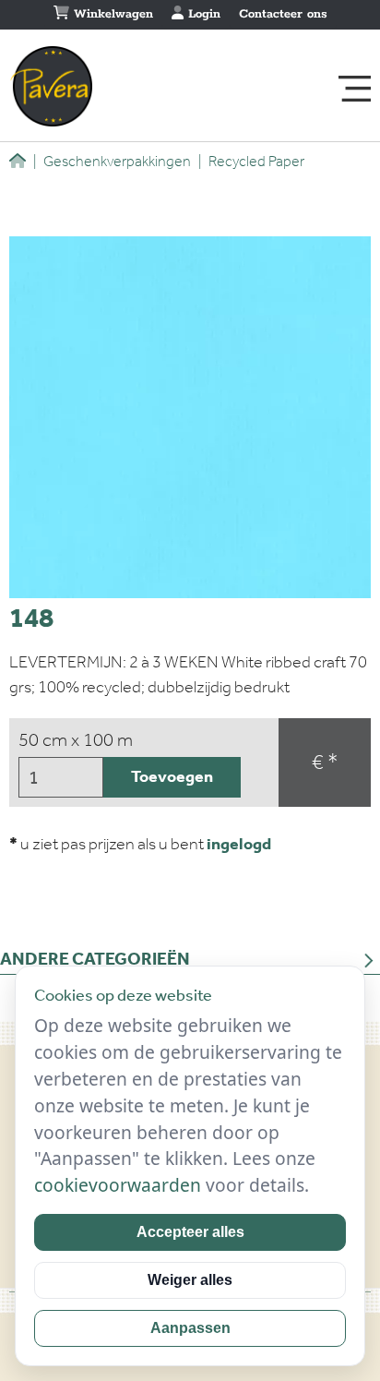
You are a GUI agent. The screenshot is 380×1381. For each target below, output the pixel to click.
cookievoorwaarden (117, 1184)
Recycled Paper (251, 161)
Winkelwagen (111, 14)
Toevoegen (172, 776)
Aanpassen (190, 1328)
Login (202, 14)
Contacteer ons (283, 14)
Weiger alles (190, 1280)
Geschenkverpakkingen (112, 161)
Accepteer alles (190, 1232)
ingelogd (239, 844)
